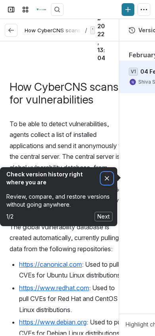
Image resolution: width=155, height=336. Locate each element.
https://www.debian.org (53, 322)
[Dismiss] (106, 178)
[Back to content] (11, 30)
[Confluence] (41, 9)
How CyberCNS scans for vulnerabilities (75, 30)
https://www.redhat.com (54, 288)
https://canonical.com (50, 264)
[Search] (57, 9)
